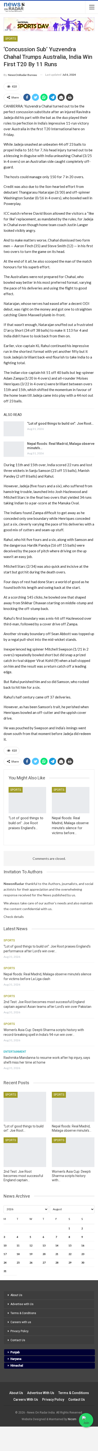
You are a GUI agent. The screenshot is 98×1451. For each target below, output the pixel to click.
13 (44, 1245)
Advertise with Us (22, 1304)
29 (70, 1262)
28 (56, 1262)
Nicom (72, 1419)
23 (82, 1254)
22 (70, 1254)
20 (44, 1254)
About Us (16, 1295)
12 (30, 1245)
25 (18, 1262)
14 (56, 1245)
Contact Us (17, 1340)
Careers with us (20, 1322)
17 (5, 1254)
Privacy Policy (19, 1331)
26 (30, 1262)
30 (82, 1262)
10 (5, 1245)
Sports (10, 38)
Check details (14, 917)
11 (18, 1245)
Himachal (16, 1365)
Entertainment (15, 1051)
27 (44, 1262)
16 (82, 1245)
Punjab (15, 1352)
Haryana (15, 1359)
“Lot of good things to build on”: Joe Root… (60, 423)
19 (30, 1254)
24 (5, 1262)
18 (18, 1254)
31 (5, 1271)
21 (56, 1254)
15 (70, 1245)
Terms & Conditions (23, 1313)
